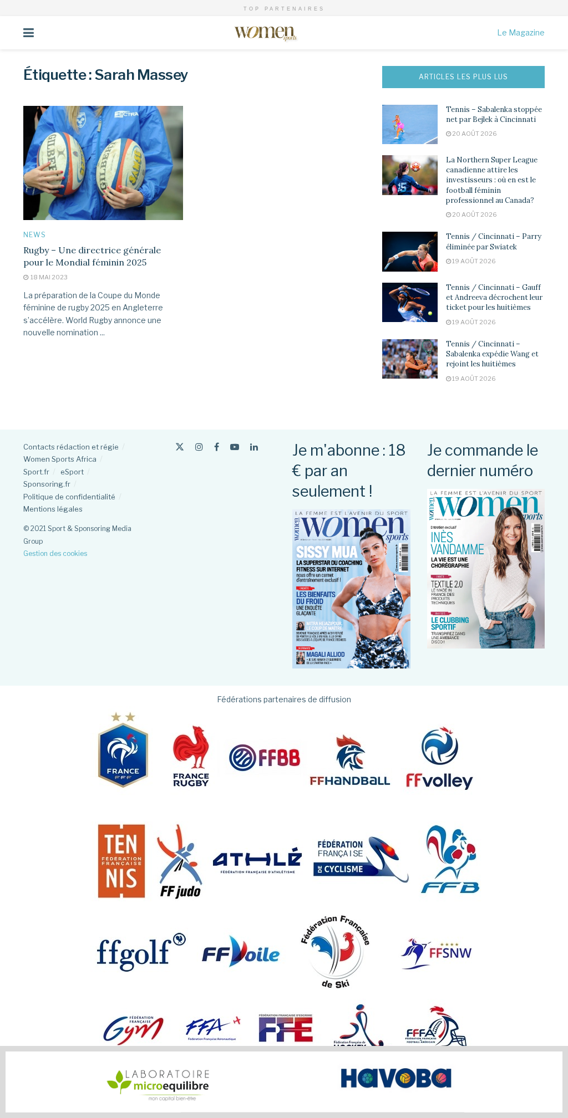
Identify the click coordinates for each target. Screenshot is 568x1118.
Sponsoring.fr (46, 483)
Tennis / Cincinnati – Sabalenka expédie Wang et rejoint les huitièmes (492, 354)
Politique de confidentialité (69, 496)
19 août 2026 (473, 261)
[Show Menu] (28, 32)
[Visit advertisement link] (284, 1082)
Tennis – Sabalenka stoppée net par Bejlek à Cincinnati (494, 114)
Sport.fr (36, 471)
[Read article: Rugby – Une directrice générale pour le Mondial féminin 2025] (103, 163)
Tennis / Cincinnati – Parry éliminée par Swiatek (493, 241)
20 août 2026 (474, 133)
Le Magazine (521, 32)
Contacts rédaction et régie (71, 446)
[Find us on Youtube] (234, 447)
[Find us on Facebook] (216, 447)
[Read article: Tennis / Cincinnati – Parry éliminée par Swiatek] (410, 252)
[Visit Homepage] (265, 33)
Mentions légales (53, 508)
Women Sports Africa (60, 459)
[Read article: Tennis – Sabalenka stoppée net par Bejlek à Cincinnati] (410, 125)
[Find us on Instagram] (199, 447)
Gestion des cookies (55, 553)
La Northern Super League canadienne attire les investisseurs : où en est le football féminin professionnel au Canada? (491, 180)
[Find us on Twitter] (179, 447)
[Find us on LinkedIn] (254, 447)
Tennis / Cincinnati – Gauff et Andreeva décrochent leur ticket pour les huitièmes (494, 297)
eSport (72, 471)
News (34, 235)
